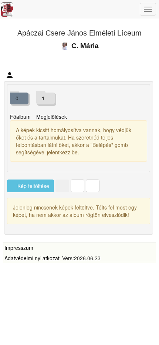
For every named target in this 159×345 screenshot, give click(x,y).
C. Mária (84, 46)
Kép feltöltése (32, 186)
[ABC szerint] (77, 186)
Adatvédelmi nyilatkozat (32, 258)
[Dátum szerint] (92, 186)
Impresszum (18, 247)
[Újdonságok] (7, 10)
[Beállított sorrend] (62, 186)
